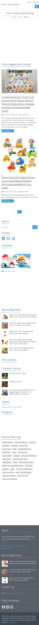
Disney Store (6, 449)
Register (36, 2)
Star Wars (5, 469)
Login (29, 2)
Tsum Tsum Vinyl (22, 476)
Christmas (32, 442)
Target (12, 469)
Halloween (17, 456)
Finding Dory (6, 452)
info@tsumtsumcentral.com (15, 593)
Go (35, 227)
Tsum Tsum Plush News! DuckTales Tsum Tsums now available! (21, 349)
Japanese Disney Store (20, 459)
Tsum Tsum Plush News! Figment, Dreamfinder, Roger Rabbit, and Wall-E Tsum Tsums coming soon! (22, 342)
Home (14, 17)
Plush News (28, 465)
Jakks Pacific (6, 459)
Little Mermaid (6, 462)
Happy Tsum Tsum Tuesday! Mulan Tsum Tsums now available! (21, 332)
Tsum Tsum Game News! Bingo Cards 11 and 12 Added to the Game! (22, 324)
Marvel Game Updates (26, 462)
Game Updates (7, 456)
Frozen (14, 452)
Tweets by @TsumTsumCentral (11, 407)
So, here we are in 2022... (18, 373)
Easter (14, 449)
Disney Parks (23, 445)
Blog (19, 17)
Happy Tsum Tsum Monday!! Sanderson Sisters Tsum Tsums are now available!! (23, 316)
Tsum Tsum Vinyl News (9, 479)
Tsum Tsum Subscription (23, 472)
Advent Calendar (7, 442)
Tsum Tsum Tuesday (8, 476)
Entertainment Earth (24, 449)
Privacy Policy (6, 548)
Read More (7, 131)
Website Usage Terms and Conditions (15, 546)
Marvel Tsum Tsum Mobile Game (12, 465)
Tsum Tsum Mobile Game (24, 469)
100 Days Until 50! (15, 382)
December (14, 445)
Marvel (15, 462)
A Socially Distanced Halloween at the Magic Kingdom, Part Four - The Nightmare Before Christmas (22, 392)
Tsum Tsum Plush (8, 472)
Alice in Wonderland (21, 442)
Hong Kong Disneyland (29, 456)
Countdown (5, 445)
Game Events (22, 452)
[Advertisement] (19, 41)
